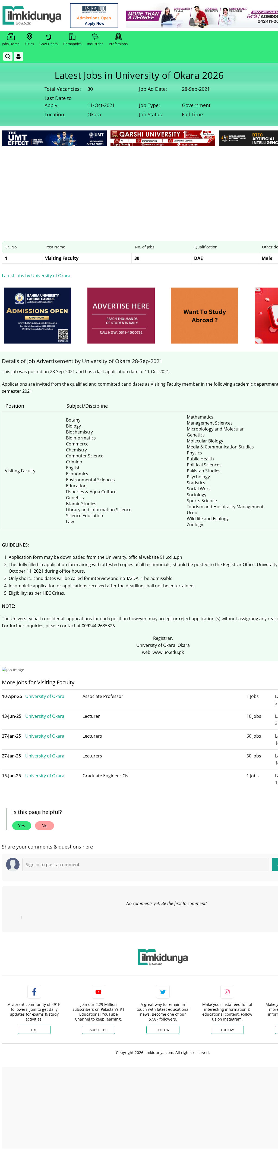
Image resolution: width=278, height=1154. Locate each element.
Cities (29, 43)
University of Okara (44, 696)
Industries (95, 43)
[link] (94, 15)
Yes (21, 826)
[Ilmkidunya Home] (32, 15)
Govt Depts (48, 43)
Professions (118, 43)
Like (34, 1030)
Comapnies (72, 43)
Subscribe (98, 1030)
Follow (163, 1030)
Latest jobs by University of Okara (36, 276)
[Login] (18, 56)
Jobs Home (11, 43)
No (45, 826)
